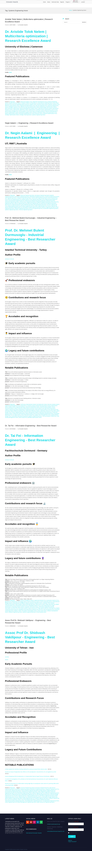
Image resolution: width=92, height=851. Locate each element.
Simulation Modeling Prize (25, 113)
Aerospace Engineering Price (42, 787)
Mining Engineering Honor (40, 204)
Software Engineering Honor (15, 612)
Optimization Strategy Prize (11, 111)
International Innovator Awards (34, 833)
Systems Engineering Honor (38, 114)
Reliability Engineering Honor (46, 413)
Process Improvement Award (31, 412)
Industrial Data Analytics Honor (47, 407)
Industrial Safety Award (23, 408)
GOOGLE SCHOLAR (9, 259)
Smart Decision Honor (37, 113)
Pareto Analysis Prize (24, 111)
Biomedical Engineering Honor (37, 196)
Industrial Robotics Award (11, 408)
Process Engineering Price (21, 797)
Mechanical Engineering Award (48, 203)
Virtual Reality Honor (41, 612)
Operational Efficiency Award (45, 108)
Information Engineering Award (46, 606)
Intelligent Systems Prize (14, 107)
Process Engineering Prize (18, 412)
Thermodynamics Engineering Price (33, 800)
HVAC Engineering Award (44, 791)
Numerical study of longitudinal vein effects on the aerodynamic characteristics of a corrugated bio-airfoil (30, 772)
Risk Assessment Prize (51, 112)
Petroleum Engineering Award (47, 795)
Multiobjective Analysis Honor (30, 108)
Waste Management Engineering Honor (26, 802)
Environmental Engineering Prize (16, 200)
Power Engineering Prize (41, 205)
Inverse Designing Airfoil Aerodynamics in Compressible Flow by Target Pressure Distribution (27, 776)
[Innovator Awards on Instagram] (34, 822)
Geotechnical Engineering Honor (30, 791)
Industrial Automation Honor (32, 407)
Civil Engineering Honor (10, 198)
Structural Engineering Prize (35, 208)
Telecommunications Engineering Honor (14, 800)
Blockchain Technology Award (19, 601)
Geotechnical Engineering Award (33, 200)
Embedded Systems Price (35, 605)
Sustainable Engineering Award (50, 208)
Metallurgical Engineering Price (29, 794)
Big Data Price (8, 601)
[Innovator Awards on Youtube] (30, 822)
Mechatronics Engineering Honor (13, 204)
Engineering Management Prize (12, 405)
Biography (12, 101)
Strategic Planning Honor (26, 114)
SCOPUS (7, 657)
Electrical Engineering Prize (14, 199)
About (48, 2)
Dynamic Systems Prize (53, 104)
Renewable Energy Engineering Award (32, 207)
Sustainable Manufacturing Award (20, 416)
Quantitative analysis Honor (25, 112)
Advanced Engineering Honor (27, 195)
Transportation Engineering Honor (50, 800)
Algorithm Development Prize (40, 101)
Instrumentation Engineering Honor (23, 793)
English (76, 0)
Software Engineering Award (21, 208)
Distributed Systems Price (22, 605)
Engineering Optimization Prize (27, 105)
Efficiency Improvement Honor (12, 105)
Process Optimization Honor (11, 112)
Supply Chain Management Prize (42, 414)
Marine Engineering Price (38, 793)
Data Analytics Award (20, 604)
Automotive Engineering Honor (22, 196)
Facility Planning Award (41, 405)
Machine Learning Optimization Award (30, 107)
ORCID (6, 659)
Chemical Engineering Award (52, 196)
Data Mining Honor (30, 604)
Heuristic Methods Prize (41, 105)
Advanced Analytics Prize (26, 101)
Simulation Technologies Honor (29, 610)
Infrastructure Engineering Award (28, 201)
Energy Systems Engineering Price (47, 790)
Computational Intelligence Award (20, 603)
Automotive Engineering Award (22, 789)
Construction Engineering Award (39, 198)
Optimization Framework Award (36, 109)
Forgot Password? (72, 841)
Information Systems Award (24, 608)
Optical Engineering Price (33, 795)
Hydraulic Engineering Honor (48, 200)
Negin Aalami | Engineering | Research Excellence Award (29, 123)
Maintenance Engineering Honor (27, 409)
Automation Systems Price (52, 600)
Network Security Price (37, 609)
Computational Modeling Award (44, 103)
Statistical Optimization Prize (50, 113)
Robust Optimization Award (11, 113)
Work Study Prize (23, 417)
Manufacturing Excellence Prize (42, 409)
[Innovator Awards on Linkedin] (37, 822)
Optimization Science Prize (51, 109)
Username (73, 821)
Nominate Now (55, 2)
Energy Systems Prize (27, 199)
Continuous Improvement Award (28, 404)
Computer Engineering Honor (24, 198)
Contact (83, 2)
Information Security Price (11, 608)
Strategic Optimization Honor (12, 114)
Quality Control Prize (34, 413)
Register (62, 2)
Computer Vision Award (48, 603)
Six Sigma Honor (17, 414)
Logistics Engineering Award (12, 409)
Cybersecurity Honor (10, 604)
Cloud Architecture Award (33, 601)
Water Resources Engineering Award (45, 802)
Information (75, 2)
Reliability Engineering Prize (15, 207)
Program (68, 2)
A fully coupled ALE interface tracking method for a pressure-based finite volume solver (26, 769)
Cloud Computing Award (46, 601)
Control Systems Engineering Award (29, 790)
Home (44, 2)
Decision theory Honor (42, 104)
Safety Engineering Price (28, 798)
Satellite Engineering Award (41, 798)
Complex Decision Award (15, 103)
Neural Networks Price (49, 609)
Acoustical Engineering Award (27, 787)
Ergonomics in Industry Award (28, 405)
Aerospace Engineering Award (42, 195)
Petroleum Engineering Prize (27, 205)
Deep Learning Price (50, 604)
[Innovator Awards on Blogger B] (27, 822)
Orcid (10, 72)
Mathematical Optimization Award (48, 107)
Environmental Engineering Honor (13, 791)
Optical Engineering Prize (14, 205)
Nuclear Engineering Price (20, 795)
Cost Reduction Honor (42, 404)
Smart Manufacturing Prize (27, 414)
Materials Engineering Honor (52, 793)
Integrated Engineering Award (43, 201)
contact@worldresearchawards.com (55, 831)
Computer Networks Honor (35, 603)
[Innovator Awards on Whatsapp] (41, 822)
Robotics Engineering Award (48, 207)
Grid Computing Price (46, 605)
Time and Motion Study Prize (49, 416)
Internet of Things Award (38, 608)
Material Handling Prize (19, 411)
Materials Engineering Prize (34, 203)
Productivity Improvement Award (21, 413)
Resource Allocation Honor (39, 112)
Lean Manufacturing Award (48, 408)
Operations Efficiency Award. (33, 411)
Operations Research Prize (46, 411)
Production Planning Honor (45, 412)
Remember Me (73, 832)
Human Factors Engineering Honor (16, 407)
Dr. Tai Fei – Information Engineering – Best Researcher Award (30, 426)
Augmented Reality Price (40, 600)
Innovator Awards (12, 2)
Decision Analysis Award (53, 404)
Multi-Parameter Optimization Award (14, 108)
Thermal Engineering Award (25, 209)
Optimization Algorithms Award (20, 109)
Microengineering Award (27, 204)
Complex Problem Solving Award (29, 103)
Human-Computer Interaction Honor (29, 606)
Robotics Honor (17, 610)
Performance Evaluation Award (36, 111)
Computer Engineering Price (52, 789)
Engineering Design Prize (38, 199)
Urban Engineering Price (11, 802)
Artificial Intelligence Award (27, 600)
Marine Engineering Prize (21, 203)
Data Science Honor (40, 604)
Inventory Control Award (35, 408)
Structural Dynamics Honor (14, 799)
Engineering (53, 706)
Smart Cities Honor (42, 610)
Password (73, 827)
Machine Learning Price (50, 608)
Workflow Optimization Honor (35, 417)
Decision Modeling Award (18, 104)
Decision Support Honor (31, 104)
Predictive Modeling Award (51, 111)
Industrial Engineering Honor (12, 201)
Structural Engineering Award (28, 799)
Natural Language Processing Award (23, 609)
